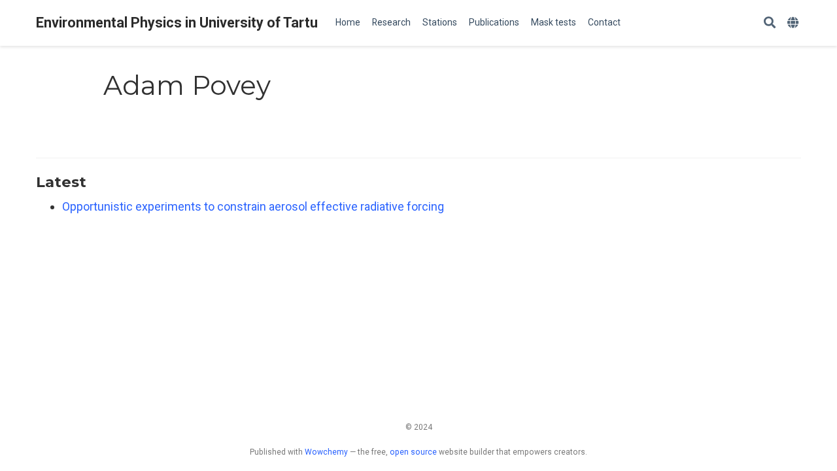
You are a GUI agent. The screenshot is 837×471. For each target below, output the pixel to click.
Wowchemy (326, 452)
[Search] (770, 23)
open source (413, 452)
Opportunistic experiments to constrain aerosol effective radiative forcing (253, 206)
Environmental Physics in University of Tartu (177, 22)
